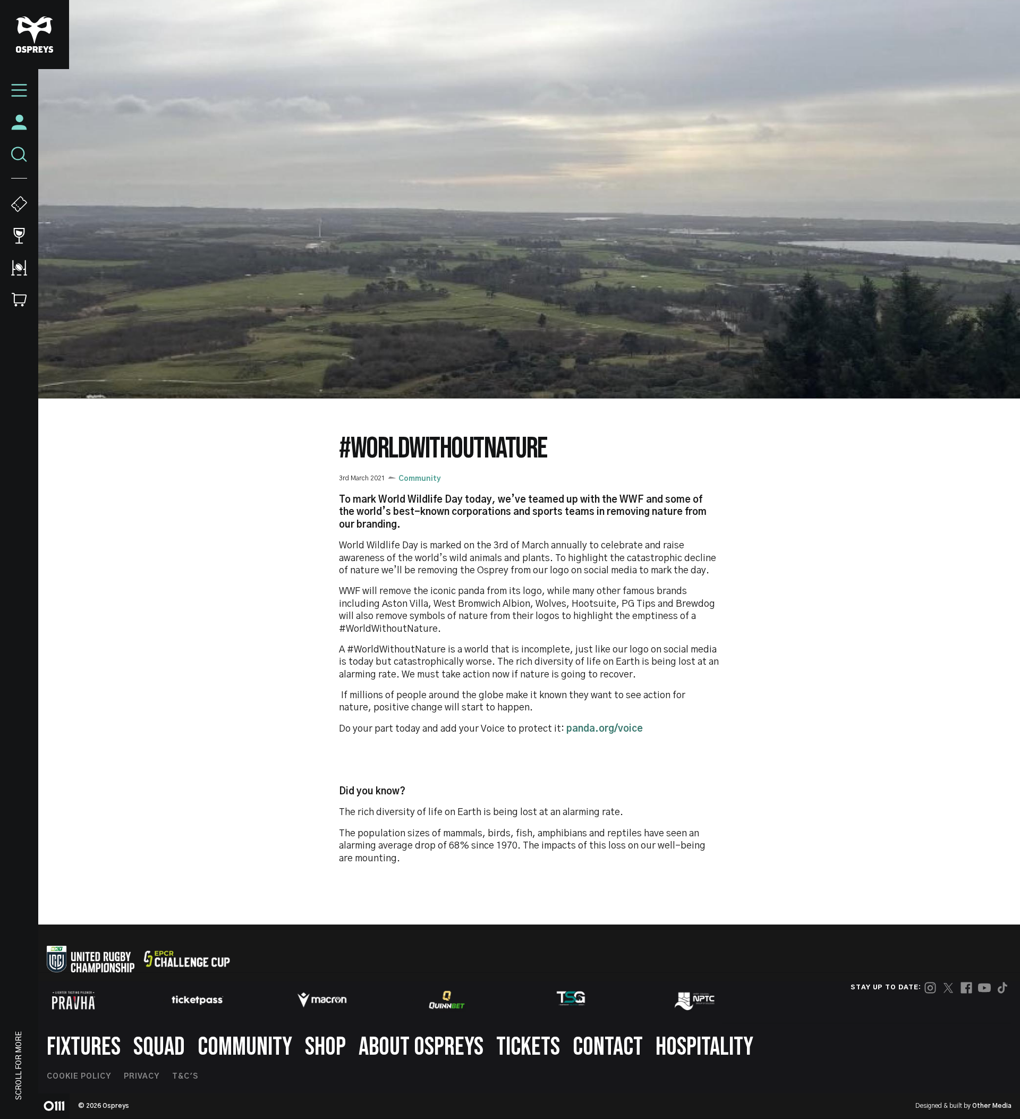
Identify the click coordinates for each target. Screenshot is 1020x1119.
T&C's (185, 1076)
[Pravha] (73, 1000)
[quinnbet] (446, 1000)
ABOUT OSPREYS (421, 1047)
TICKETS (528, 1047)
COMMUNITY (245, 1047)
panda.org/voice (604, 729)
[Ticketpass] (197, 1000)
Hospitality (704, 1047)
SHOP (325, 1047)
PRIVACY (141, 1076)
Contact (608, 1047)
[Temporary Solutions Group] (571, 1000)
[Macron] (321, 1000)
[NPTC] (695, 1000)
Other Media (992, 1106)
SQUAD (159, 1047)
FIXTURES (84, 1047)
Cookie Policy (79, 1076)
